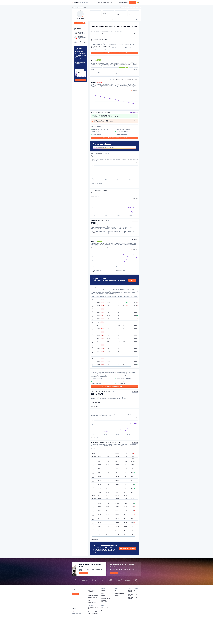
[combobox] (115, 147)
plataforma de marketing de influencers (94, 568)
